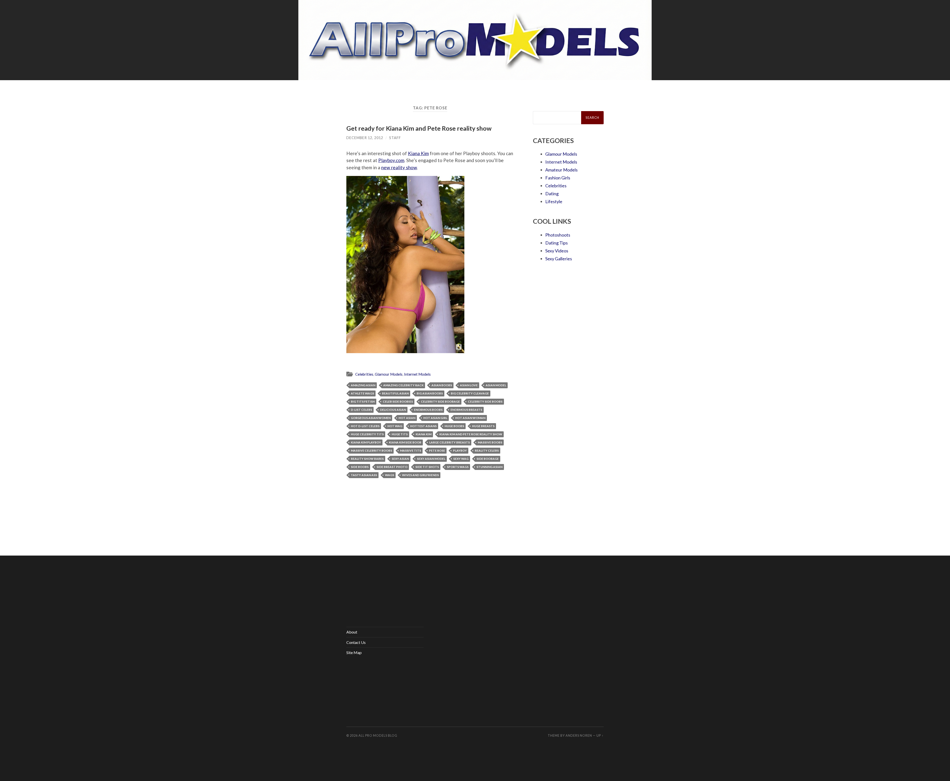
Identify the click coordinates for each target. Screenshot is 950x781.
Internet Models (417, 374)
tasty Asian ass (364, 475)
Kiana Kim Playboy (366, 442)
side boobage (487, 459)
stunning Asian (489, 467)
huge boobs (454, 426)
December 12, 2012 (364, 138)
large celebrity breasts (449, 442)
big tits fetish (363, 401)
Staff (395, 138)
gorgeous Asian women (371, 418)
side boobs (360, 467)
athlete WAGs (362, 393)
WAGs (389, 475)
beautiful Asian (395, 393)
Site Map (354, 652)
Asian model (496, 385)
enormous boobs (428, 410)
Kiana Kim (418, 153)
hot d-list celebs (365, 426)
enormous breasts (466, 410)
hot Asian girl (435, 418)
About (351, 632)
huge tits (400, 434)
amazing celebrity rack (403, 385)
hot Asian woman (470, 418)
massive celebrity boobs (371, 450)
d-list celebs (361, 410)
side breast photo (392, 467)
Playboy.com (391, 160)
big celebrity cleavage (470, 393)
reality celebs (487, 450)
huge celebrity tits (367, 434)
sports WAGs (458, 467)
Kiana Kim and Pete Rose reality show (470, 434)
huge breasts (483, 426)
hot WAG (394, 426)
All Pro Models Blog (377, 735)
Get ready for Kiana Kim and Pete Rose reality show (419, 128)
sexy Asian (400, 459)
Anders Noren (579, 735)
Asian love (469, 385)
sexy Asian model (431, 459)
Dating (552, 193)
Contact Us (356, 642)
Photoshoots (557, 235)
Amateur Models (561, 169)
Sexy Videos (556, 250)
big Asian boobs (430, 393)
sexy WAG (461, 459)
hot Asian (407, 418)
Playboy (460, 450)
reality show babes (367, 459)
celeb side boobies (398, 401)
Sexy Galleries (558, 258)
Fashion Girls (557, 177)
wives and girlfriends (420, 475)
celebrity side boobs (485, 401)
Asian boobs (441, 385)
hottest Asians (423, 426)
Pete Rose (437, 450)
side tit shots (427, 467)
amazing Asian (363, 385)
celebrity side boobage (440, 401)
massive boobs (490, 442)
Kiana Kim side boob (405, 442)
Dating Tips (556, 242)
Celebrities (364, 374)
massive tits (410, 450)
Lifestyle (553, 201)
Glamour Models (389, 374)
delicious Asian (393, 410)
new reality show (399, 167)
